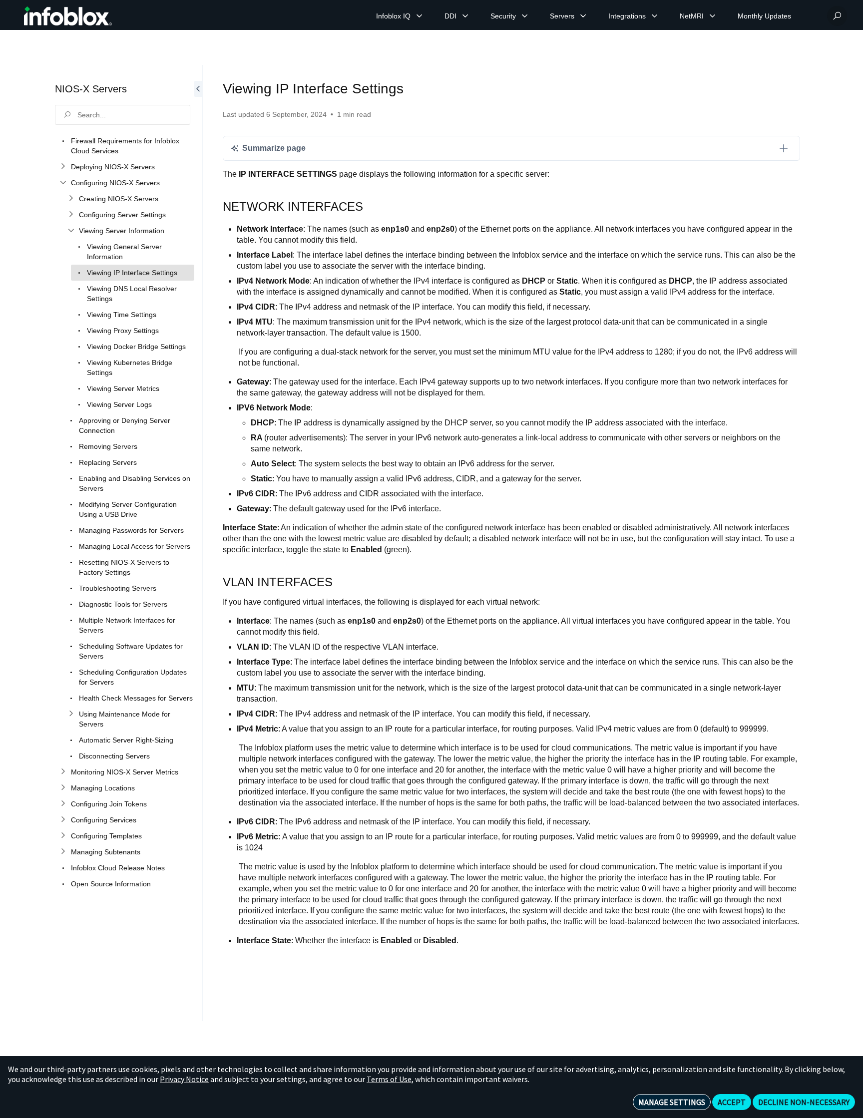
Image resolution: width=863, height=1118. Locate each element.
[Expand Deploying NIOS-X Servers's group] (63, 167)
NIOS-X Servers (91, 88)
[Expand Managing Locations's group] (63, 788)
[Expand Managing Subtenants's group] (63, 852)
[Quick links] (68, 16)
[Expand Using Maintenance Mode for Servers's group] (71, 714)
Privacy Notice (184, 1079)
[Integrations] (655, 16)
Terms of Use (389, 1079)
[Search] (837, 16)
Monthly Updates (764, 16)
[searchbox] (122, 115)
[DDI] (465, 16)
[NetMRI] (713, 16)
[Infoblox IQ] (420, 16)
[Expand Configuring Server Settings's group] (71, 215)
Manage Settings (671, 1102)
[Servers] (583, 16)
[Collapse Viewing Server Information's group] (71, 231)
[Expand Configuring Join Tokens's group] (63, 804)
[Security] (525, 16)
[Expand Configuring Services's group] (63, 820)
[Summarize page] (784, 148)
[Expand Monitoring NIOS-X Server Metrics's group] (63, 772)
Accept (732, 1102)
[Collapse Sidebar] (198, 543)
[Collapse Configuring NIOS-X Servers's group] (63, 183)
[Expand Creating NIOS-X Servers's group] (71, 199)
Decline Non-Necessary (804, 1102)
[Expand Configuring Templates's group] (63, 836)
